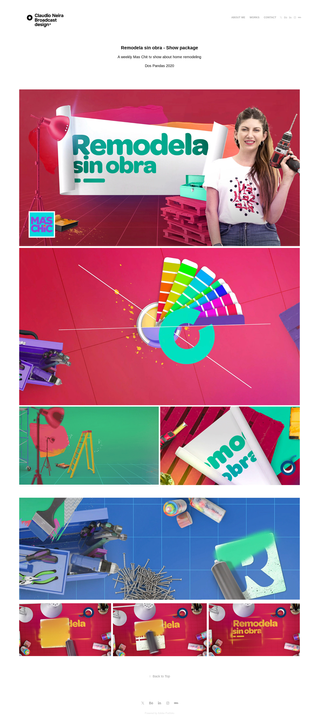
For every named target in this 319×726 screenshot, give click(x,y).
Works (254, 17)
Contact (270, 17)
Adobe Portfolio (166, 713)
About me (238, 17)
